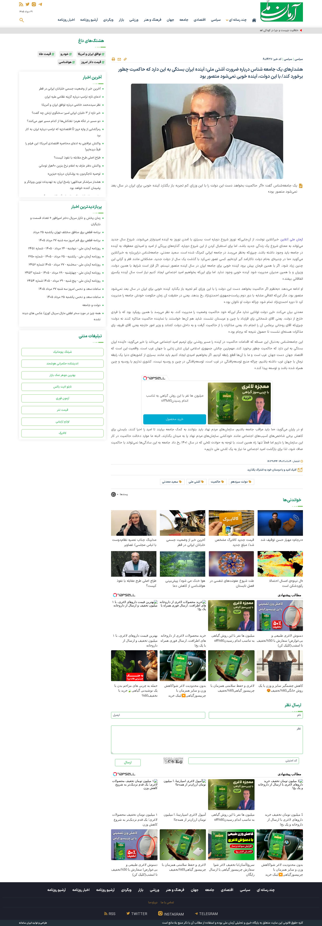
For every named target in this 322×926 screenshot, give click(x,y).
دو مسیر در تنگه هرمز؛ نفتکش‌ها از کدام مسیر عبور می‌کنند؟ (64, 121)
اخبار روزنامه (66, 20)
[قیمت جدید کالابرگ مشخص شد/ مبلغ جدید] (231, 522)
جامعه (183, 20)
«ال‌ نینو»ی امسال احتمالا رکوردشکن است (286, 583)
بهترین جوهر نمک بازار (63, 375)
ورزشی (133, 20)
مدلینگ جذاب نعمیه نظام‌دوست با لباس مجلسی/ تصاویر (134, 543)
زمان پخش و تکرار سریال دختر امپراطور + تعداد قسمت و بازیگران (65, 221)
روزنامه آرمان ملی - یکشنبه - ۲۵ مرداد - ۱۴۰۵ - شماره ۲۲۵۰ (64, 256)
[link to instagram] (34, 4)
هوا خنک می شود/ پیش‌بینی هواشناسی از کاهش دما (185, 583)
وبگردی (108, 20)
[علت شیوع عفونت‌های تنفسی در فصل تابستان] (231, 563)
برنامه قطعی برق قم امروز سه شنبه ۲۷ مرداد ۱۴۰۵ (70, 240)
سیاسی (216, 20)
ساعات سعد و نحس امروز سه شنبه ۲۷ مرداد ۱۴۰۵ (70, 289)
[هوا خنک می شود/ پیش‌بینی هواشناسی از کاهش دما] (182, 563)
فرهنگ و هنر (152, 20)
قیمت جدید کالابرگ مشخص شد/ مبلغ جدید (234, 543)
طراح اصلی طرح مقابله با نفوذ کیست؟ (136, 583)
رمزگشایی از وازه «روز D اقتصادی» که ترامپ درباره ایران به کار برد (63, 132)
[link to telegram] (40, 4)
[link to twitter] (27, 4)
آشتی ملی (194, 482)
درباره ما (152, 902)
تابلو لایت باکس (62, 387)
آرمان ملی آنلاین (291, 239)
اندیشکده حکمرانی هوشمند (62, 364)
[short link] (125, 59)
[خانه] (254, 20)
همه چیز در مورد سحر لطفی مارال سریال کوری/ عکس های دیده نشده (61, 316)
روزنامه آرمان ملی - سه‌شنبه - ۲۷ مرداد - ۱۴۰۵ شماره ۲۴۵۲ (65, 264)
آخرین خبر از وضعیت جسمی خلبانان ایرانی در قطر (185, 543)
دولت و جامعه (91, 305)
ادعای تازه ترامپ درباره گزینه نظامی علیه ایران (73, 97)
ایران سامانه (25, 923)
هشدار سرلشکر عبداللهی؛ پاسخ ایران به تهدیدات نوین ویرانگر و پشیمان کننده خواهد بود (62, 185)
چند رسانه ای (266, 890)
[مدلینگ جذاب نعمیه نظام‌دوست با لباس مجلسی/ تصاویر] (133, 522)
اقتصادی (200, 20)
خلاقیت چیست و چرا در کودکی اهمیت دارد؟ (273, 30)
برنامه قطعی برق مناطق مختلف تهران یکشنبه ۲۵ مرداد (67, 232)
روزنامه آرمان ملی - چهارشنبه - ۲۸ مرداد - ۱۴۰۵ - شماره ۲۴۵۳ (63, 273)
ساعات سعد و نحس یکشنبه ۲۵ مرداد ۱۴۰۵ (74, 297)
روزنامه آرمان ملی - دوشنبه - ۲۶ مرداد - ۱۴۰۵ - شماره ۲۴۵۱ (64, 248)
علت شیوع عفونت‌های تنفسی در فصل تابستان (232, 583)
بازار (121, 20)
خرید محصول (174, 419)
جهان (170, 20)
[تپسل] (145, 378)
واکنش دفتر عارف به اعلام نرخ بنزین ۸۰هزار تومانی (70, 165)
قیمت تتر (62, 410)
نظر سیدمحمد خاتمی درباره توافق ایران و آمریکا (71, 105)
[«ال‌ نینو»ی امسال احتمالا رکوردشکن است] (280, 563)
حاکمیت (215, 482)
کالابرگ (62, 433)
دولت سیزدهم (239, 482)
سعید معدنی (170, 482)
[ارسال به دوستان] (119, 59)
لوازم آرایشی (62, 422)
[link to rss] (21, 4)
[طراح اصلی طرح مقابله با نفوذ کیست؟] (133, 563)
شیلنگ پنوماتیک (62, 352)
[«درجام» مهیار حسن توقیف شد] (280, 522)
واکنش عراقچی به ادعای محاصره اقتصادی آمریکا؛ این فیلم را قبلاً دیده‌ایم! (63, 146)
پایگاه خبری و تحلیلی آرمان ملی (241, 923)
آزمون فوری (62, 398)
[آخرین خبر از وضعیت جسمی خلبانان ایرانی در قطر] (182, 522)
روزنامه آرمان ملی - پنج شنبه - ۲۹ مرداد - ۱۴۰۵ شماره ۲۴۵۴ (64, 281)
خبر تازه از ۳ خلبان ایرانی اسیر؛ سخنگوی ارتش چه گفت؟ (66, 113)
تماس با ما (167, 902)
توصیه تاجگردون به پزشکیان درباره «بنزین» (74, 174)
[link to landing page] (281, 11)
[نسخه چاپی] (113, 59)
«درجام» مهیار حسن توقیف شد (282, 540)
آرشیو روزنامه (89, 20)
